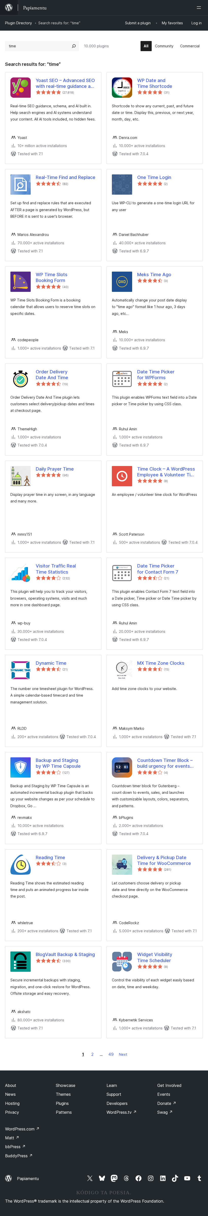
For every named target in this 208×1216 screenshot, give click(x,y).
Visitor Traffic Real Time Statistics (56, 568)
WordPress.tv (122, 1112)
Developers (117, 1103)
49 (111, 1054)
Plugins (62, 1103)
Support (114, 1094)
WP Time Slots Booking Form (51, 277)
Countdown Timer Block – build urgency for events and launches (165, 763)
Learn (112, 1085)
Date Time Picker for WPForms (156, 374)
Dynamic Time (51, 663)
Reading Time (50, 857)
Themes (63, 1094)
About (10, 1085)
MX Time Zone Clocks (160, 663)
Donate (166, 1103)
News (10, 1094)
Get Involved (169, 1085)
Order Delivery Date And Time (52, 374)
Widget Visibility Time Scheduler (154, 957)
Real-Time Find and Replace (65, 177)
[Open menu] (200, 7)
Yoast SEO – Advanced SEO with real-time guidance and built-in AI (66, 83)
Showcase (65, 1085)
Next (123, 1054)
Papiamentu (28, 1178)
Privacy (12, 1112)
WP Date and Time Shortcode (154, 83)
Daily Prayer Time (55, 469)
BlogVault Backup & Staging (65, 954)
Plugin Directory (18, 23)
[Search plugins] (74, 46)
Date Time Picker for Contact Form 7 (157, 568)
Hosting (12, 1103)
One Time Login (154, 177)
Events (163, 1094)
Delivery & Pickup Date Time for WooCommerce (164, 860)
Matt (12, 1137)
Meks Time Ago (154, 274)
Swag (165, 1112)
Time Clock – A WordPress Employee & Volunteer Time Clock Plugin (167, 472)
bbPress (15, 1146)
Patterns (64, 1112)
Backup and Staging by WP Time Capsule (58, 763)
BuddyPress (19, 1155)
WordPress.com (22, 1128)
